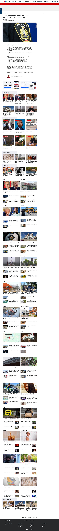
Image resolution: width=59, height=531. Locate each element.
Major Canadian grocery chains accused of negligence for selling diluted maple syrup (31, 161)
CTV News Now (46, 1)
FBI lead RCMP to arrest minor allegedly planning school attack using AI (11, 242)
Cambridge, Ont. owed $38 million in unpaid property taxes (31, 131)
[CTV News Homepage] (7, 1)
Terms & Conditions (20, 525)
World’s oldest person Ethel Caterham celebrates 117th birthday (27, 464)
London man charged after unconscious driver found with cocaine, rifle (13, 351)
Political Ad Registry (20, 526)
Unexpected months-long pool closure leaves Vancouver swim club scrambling (32, 196)
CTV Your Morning (33, 1)
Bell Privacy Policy (20, 524)
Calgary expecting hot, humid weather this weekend (13, 225)
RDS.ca (43, 526)
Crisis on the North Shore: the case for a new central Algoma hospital (28, 318)
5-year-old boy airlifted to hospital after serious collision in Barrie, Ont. (10, 394)
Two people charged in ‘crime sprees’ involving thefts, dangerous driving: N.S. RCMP (14, 271)
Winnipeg (4, 13)
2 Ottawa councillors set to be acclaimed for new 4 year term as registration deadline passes (31, 220)
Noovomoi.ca (44, 525)
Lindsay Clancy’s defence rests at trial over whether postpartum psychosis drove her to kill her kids (29, 394)
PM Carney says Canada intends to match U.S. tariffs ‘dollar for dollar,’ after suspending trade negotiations (10, 192)
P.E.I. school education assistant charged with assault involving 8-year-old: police (13, 276)
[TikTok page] (7, 520)
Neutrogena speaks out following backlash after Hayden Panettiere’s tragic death (31, 113)
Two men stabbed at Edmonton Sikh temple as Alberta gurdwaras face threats (8, 113)
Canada (19, 1)
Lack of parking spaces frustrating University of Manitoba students (28, 268)
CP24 (30, 524)
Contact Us (28, 517)
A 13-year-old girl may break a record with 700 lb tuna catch (19, 113)
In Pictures (27, 1)
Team (36, 517)
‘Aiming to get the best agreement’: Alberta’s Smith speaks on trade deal (11, 217)
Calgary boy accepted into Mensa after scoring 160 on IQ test (31, 148)
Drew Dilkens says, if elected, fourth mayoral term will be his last (11, 367)
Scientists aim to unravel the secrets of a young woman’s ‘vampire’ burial (7, 161)
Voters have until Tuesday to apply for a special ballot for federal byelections (11, 419)
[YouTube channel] (9, 520)
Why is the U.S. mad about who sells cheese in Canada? (8, 508)
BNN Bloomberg (32, 525)
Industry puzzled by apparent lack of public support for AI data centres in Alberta (32, 246)
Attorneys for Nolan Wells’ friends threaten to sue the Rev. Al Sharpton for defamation (32, 398)
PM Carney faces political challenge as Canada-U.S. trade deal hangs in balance (20, 132)
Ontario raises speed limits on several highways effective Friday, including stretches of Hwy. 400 (14, 201)
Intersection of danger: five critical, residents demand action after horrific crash (14, 346)
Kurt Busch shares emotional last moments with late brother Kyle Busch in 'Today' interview (11, 464)
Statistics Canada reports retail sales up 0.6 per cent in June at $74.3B (28, 419)
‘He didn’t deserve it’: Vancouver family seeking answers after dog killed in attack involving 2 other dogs (31, 509)
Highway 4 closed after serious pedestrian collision (11, 342)
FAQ (30, 517)
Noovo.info (43, 524)
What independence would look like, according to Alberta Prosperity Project (14, 221)
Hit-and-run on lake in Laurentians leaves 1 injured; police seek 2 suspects (14, 251)
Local (16, 1)
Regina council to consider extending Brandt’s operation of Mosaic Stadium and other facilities (10, 293)
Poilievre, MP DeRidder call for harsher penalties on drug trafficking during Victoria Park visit (29, 293)
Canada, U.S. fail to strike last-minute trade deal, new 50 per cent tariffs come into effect (19, 101)
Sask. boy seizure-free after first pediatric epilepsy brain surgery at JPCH (11, 318)
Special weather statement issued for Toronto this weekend (14, 195)
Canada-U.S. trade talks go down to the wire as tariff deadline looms (8, 132)
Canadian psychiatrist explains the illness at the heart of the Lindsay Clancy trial (31, 101)
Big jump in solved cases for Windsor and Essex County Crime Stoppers (14, 376)
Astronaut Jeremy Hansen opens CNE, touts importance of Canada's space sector (14, 402)
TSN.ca (31, 526)
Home (13, 1)
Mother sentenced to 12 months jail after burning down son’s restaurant (20, 161)
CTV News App (24, 517)
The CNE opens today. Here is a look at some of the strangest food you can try (8, 174)
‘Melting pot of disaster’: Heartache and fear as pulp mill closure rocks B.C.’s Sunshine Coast (32, 376)
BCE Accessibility (7, 524)
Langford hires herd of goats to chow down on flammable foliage (28, 367)
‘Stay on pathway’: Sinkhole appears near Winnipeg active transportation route (32, 276)
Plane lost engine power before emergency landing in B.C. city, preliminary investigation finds (31, 201)
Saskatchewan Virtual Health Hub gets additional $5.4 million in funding (14, 327)
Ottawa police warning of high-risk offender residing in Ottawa (31, 224)
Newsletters (33, 517)
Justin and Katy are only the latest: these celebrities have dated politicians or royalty (19, 174)
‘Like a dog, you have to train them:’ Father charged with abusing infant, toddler (32, 403)
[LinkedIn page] (10, 520)
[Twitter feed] (5, 520)
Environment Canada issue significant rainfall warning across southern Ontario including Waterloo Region (32, 301)
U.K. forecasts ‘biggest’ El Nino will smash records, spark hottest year (10, 487)
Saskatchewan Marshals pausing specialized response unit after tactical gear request (13, 301)
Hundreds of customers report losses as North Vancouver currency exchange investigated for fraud (28, 192)
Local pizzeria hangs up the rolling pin (27, 342)
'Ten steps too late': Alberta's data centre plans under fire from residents (7, 148)
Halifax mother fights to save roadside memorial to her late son (19, 148)
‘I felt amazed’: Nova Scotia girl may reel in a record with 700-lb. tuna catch (11, 268)
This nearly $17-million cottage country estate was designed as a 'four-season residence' (31, 174)
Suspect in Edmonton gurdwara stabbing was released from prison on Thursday (28, 242)
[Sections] (2, 1)
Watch (23, 1)
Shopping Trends (40, 1)
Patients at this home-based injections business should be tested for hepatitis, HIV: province (32, 251)
